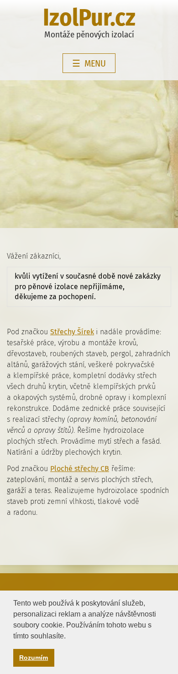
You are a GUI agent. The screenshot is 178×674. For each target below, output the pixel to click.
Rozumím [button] (33, 657)
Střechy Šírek (72, 331)
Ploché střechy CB (79, 468)
